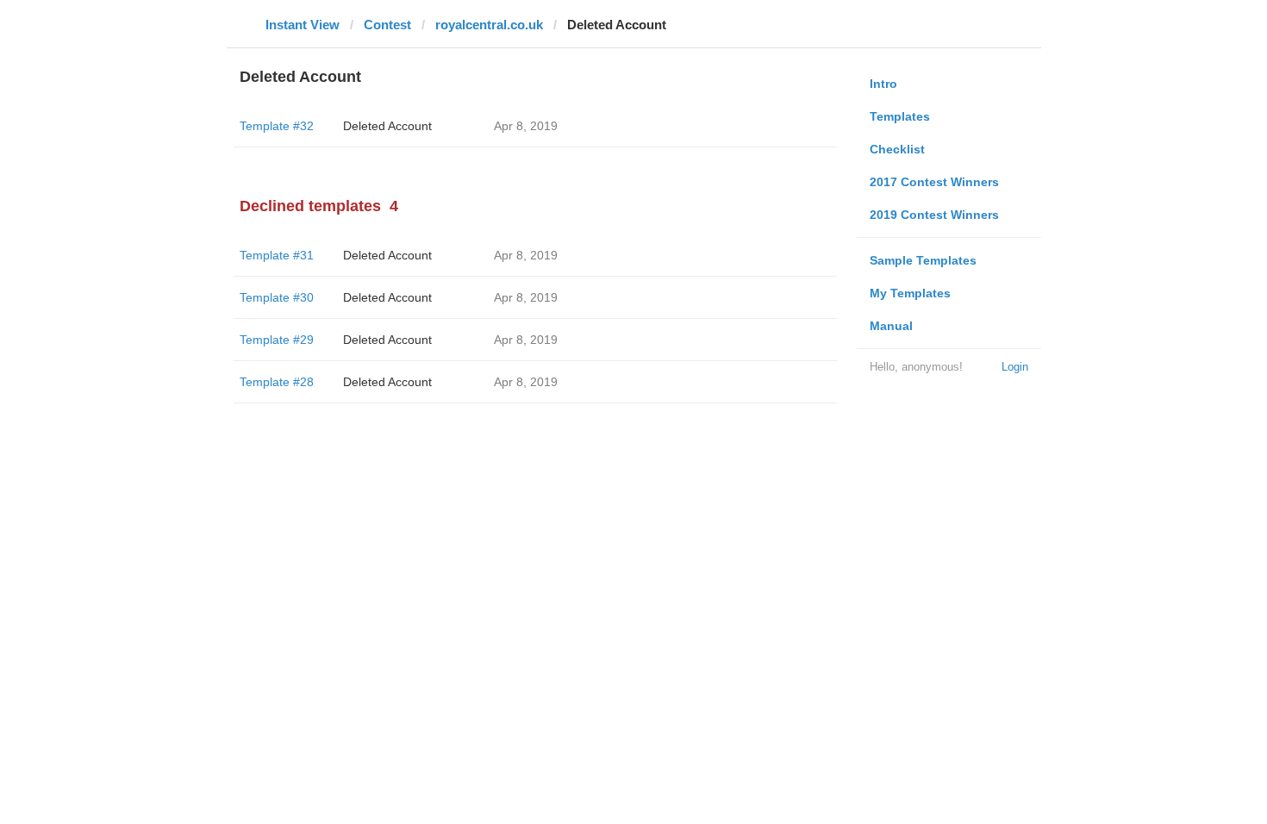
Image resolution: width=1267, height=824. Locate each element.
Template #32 (277, 126)
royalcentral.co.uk (489, 24)
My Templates (910, 293)
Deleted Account (387, 126)
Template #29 (277, 339)
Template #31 (277, 255)
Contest (387, 24)
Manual (891, 326)
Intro (883, 84)
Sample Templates (923, 260)
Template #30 (277, 297)
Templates (900, 116)
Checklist (897, 149)
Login (1015, 366)
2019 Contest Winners (934, 215)
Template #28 (277, 382)
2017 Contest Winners (934, 182)
